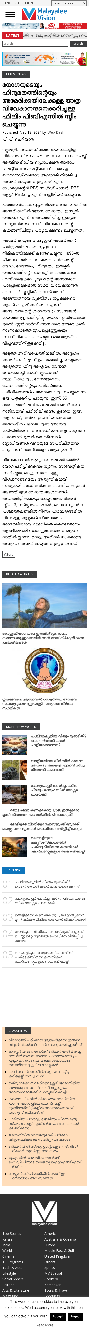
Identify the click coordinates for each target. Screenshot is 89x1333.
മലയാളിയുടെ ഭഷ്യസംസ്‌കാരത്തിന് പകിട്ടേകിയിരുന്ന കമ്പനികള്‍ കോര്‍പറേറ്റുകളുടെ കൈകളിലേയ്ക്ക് (58, 846)
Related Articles (19, 574)
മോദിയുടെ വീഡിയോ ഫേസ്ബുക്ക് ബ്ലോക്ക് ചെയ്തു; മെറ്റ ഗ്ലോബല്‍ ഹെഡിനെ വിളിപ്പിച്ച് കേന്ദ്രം (42, 827)
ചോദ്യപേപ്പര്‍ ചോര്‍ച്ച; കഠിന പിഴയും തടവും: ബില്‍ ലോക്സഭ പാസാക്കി (54, 791)
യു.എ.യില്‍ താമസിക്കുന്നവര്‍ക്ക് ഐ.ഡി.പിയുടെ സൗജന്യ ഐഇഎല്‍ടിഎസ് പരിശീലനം (45, 1163)
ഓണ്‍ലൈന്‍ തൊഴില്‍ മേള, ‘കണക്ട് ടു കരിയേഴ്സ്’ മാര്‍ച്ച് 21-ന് (39, 1075)
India (6, 1245)
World (7, 1250)
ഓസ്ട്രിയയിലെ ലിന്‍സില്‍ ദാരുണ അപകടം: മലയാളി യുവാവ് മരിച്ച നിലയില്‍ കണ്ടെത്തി (58, 766)
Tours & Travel (56, 1290)
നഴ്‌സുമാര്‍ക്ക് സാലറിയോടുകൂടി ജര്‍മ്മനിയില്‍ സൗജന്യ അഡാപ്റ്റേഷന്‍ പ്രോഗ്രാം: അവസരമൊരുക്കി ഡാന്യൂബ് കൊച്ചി (44, 1088)
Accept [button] (58, 1317)
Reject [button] (75, 1317)
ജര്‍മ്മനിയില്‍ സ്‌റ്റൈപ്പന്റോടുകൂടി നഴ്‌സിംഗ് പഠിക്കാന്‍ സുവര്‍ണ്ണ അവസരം (43, 1149)
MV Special (53, 1273)
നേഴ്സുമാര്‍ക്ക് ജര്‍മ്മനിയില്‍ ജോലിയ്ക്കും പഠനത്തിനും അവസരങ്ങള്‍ (37, 1177)
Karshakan (52, 1284)
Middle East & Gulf (59, 1250)
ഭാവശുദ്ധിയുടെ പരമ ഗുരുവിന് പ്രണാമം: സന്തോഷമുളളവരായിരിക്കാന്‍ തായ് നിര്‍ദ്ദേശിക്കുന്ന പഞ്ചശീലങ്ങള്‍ (43, 639)
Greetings (52, 1296)
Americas (51, 1233)
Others (49, 1262)
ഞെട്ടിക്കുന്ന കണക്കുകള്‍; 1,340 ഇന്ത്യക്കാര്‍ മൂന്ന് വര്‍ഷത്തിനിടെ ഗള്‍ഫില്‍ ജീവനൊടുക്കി (40, 813)
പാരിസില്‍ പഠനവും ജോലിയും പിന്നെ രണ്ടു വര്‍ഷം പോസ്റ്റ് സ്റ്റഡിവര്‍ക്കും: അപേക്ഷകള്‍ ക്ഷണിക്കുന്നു (44, 1125)
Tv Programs (12, 1262)
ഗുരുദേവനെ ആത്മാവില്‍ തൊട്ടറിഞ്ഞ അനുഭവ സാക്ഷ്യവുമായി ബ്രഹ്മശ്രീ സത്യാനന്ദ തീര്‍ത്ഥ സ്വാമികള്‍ (39, 705)
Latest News (16, 74)
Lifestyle (9, 1273)
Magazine (10, 1296)
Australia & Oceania (60, 1239)
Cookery (51, 1279)
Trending (14, 870)
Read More (44, 1326)
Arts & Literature (15, 1290)
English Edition (19, 3)
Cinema (8, 1256)
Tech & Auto (12, 1267)
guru (10, 554)
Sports (49, 1267)
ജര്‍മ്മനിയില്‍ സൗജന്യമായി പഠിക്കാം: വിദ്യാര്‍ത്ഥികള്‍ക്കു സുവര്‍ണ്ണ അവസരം (39, 1138)
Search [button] (78, 44)
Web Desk (56, 132)
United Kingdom (57, 1256)
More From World (21, 726)
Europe (50, 1245)
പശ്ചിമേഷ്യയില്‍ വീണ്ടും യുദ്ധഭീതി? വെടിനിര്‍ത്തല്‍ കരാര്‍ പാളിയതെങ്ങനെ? (58, 741)
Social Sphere (13, 1279)
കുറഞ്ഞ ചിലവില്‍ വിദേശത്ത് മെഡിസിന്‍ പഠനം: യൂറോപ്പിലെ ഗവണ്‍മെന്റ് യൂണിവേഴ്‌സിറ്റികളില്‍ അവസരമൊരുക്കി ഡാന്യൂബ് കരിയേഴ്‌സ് (42, 1107)
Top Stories (11, 1233)
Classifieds (18, 1030)
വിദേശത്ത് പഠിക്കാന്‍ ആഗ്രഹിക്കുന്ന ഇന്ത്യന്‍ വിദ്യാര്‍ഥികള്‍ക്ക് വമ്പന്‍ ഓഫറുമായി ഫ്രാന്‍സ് (45, 1043)
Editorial (8, 1284)
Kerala (7, 1239)
